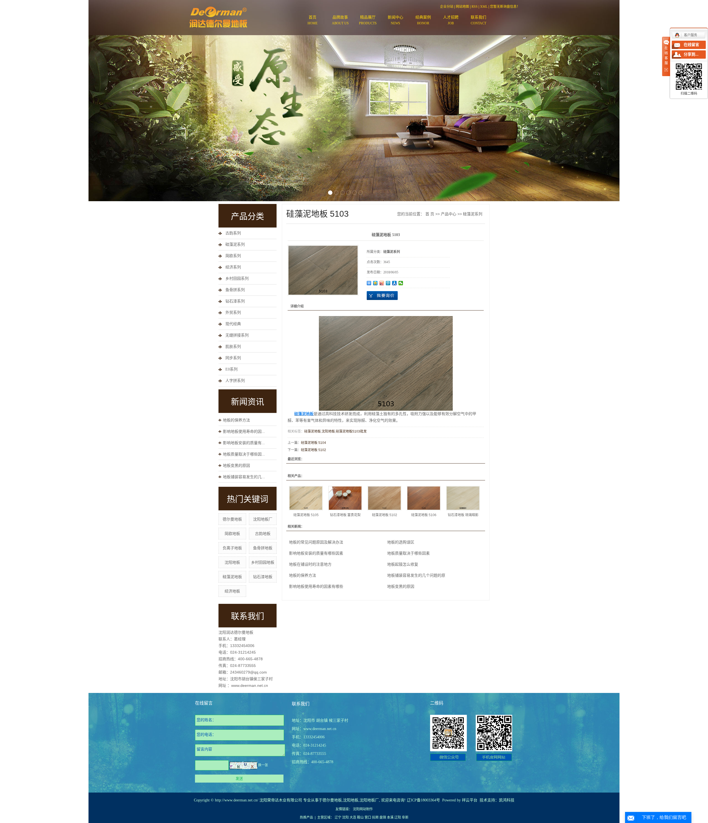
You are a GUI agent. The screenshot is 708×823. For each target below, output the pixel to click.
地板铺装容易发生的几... (244, 477)
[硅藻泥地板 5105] (306, 498)
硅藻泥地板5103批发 (351, 431)
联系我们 (478, 20)
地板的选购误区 (400, 542)
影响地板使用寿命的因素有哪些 (316, 586)
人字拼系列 (235, 381)
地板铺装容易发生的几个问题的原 (416, 575)
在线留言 (691, 45)
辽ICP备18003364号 (423, 800)
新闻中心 (395, 20)
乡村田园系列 (237, 278)
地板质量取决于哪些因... (244, 454)
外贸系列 (233, 312)
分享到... (691, 54)
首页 (312, 20)
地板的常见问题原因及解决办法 (316, 542)
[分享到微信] (401, 283)
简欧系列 (233, 256)
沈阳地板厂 (262, 519)
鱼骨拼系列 (235, 290)
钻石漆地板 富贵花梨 (345, 515)
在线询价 (382, 295)
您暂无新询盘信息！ (505, 7)
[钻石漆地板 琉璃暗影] (463, 498)
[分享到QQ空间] (375, 283)
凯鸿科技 (506, 800)
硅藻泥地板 (232, 576)
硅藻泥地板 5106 (423, 515)
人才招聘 (451, 20)
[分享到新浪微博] (381, 283)
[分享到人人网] (394, 283)
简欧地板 (232, 533)
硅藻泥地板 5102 (313, 450)
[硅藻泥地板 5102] (384, 498)
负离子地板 (232, 548)
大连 (353, 817)
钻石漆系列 (235, 301)
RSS (475, 7)
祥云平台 (469, 800)
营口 (368, 817)
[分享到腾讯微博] (388, 283)
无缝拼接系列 (237, 335)
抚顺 (375, 817)
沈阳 (345, 817)
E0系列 (231, 369)
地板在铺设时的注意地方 (310, 564)
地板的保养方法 (236, 420)
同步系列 (233, 358)
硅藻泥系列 (235, 244)
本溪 (390, 817)
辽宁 (338, 817)
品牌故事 (340, 20)
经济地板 (232, 591)
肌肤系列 (233, 347)
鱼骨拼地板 (262, 548)
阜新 (405, 817)
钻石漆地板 (262, 576)
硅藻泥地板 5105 (306, 515)
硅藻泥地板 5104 (313, 443)
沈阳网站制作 (363, 809)
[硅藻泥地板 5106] (424, 498)
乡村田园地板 (262, 562)
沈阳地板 (232, 562)
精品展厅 (368, 20)
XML (484, 7)
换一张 (263, 765)
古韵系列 (233, 233)
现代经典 (233, 324)
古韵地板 (262, 533)
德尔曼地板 (232, 519)
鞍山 (360, 817)
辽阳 (397, 817)
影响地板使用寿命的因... (244, 431)
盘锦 (382, 817)
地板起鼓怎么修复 (402, 564)
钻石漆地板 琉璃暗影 (463, 515)
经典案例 (423, 20)
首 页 (429, 214)
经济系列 (233, 267)
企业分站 (446, 7)
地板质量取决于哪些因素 (408, 553)
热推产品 (306, 817)
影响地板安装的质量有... (244, 443)
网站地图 (462, 7)
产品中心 (448, 214)
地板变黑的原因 (236, 465)
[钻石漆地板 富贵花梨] (345, 498)
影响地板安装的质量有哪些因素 (316, 553)
